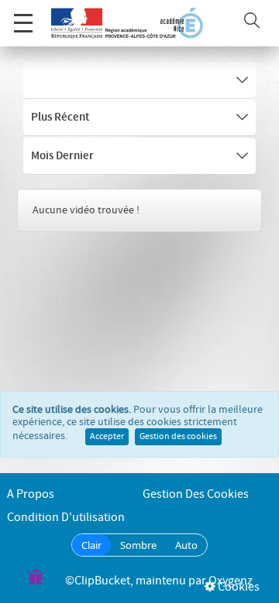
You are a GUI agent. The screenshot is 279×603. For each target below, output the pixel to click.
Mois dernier (62, 156)
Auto (186, 545)
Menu (23, 23)
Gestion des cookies (178, 437)
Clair (91, 545)
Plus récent (60, 117)
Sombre (138, 545)
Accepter (107, 437)
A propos (30, 494)
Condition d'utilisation (66, 517)
